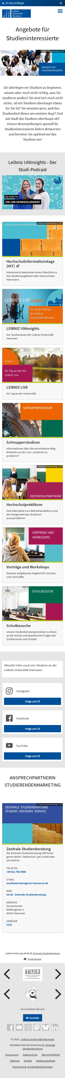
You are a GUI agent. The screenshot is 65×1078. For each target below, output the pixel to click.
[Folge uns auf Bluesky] (45, 1027)
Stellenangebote (45, 1060)
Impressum (12, 1054)
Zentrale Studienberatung (46, 953)
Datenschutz (30, 1054)
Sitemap (15, 1060)
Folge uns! (31, 701)
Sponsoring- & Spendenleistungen (32, 1066)
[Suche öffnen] (61, 3)
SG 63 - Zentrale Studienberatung (26, 894)
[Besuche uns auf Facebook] (10, 1027)
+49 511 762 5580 (16, 871)
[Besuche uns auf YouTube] (19, 1027)
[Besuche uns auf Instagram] (28, 1027)
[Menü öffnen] (60, 13)
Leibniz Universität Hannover (37, 1039)
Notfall (28, 1060)
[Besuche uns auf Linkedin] (54, 1027)
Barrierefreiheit (51, 1054)
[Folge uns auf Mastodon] (37, 1027)
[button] (7, 974)
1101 (9, 924)
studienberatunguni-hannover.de (27, 883)
